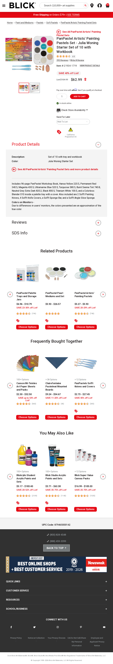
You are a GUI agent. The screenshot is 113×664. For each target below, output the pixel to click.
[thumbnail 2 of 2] (35, 88)
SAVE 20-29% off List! (85, 308)
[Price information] (59, 132)
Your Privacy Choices (56, 638)
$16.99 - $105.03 (83, 486)
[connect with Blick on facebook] (11, 629)
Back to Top (55, 548)
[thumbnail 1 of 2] (24, 88)
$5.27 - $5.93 (81, 304)
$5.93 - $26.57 (53, 304)
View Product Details (90, 66)
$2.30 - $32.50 (24, 394)
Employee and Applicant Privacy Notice (97, 642)
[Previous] (10, 294)
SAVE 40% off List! (69, 73)
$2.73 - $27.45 (82, 394)
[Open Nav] (3, 6)
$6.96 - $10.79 (24, 304)
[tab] (56, 144)
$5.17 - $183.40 (24, 486)
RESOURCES (13, 599)
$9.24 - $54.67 (53, 394)
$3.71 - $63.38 (53, 486)
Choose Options (27, 327)
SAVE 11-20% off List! (56, 398)
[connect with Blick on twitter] (34, 629)
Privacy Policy (16, 638)
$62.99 (76, 80)
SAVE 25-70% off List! (85, 490)
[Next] (103, 294)
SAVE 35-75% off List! (56, 490)
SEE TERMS (73, 14)
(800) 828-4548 (58, 534)
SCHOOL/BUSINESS (17, 608)
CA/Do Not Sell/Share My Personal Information (77, 642)
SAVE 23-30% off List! (27, 308)
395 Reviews (62, 60)
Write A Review (77, 60)
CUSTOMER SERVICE (17, 590)
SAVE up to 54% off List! (27, 399)
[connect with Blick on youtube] (104, 629)
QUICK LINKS (13, 581)
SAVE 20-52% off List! (27, 490)
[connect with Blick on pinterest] (81, 629)
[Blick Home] (22, 5)
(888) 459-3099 (58, 541)
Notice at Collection (36, 638)
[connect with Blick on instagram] (58, 629)
